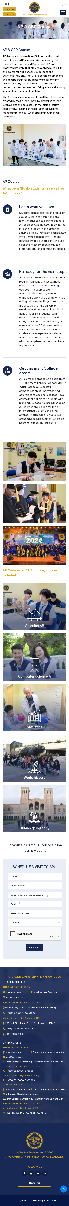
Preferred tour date (20, 913)
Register (34, 947)
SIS (6, 4)
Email (13, 904)
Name (14, 876)
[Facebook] (24, 1173)
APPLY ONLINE (9, 9)
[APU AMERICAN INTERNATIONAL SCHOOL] (34, 8)
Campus (15, 922)
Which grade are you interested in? (27, 895)
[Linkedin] (38, 1173)
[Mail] (45, 1173)
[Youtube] (31, 1173)
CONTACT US (9, 14)
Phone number (18, 885)
